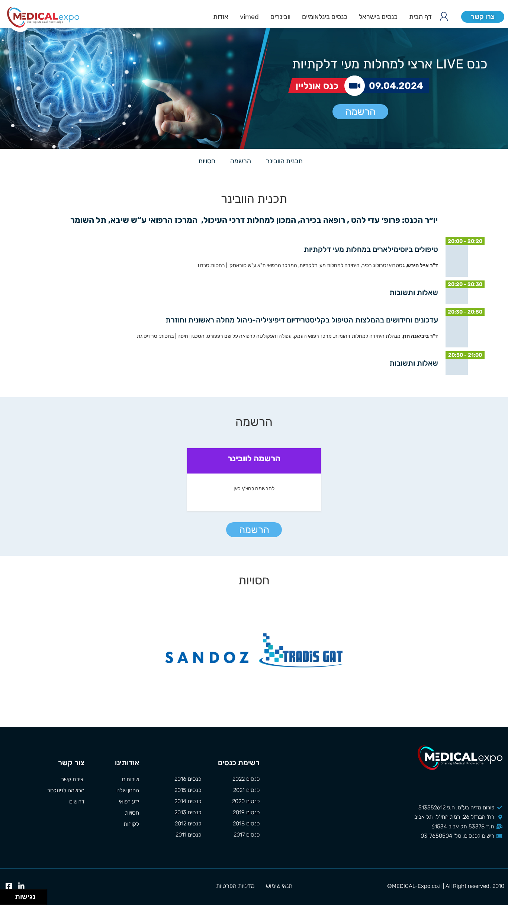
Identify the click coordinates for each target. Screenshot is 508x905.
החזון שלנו (127, 790)
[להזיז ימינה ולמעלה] (10, 895)
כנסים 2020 (246, 801)
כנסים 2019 (246, 812)
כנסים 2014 (187, 801)
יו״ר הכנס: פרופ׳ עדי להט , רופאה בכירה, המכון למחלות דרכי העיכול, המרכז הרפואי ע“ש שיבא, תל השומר (254, 220)
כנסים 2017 (247, 834)
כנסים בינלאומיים (324, 17)
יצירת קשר (72, 779)
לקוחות (131, 824)
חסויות (206, 161)
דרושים (76, 801)
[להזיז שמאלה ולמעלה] (6, 895)
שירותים (130, 779)
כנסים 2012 (188, 823)
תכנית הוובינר (284, 161)
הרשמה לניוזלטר (65, 790)
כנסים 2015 (187, 790)
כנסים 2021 (246, 790)
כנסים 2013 (187, 812)
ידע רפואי (129, 801)
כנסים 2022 (246, 779)
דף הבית (420, 17)
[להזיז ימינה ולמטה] (10, 899)
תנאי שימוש (279, 885)
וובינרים (280, 17)
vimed (249, 17)
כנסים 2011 (188, 834)
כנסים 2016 (187, 779)
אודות (220, 17)
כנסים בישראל (378, 17)
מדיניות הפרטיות (235, 885)
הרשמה (360, 112)
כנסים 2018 (246, 823)
